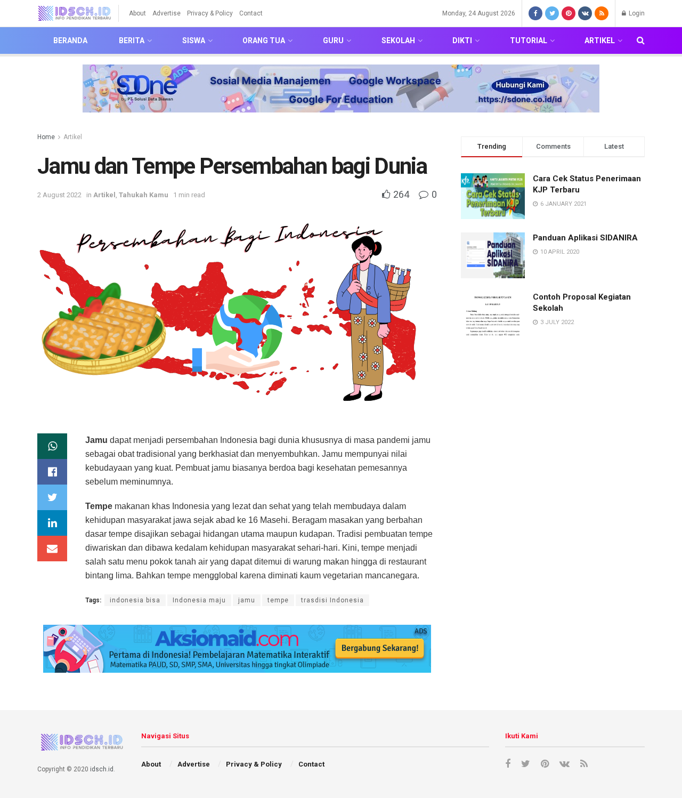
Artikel (599, 40)
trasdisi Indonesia (332, 600)
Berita (131, 40)
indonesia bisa (135, 600)
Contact (251, 13)
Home (46, 137)
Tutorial (528, 40)
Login (636, 13)
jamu (246, 600)
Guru (333, 40)
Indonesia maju (199, 600)
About (137, 13)
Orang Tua (263, 40)
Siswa (193, 40)
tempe (278, 600)
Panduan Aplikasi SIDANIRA (585, 238)
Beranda (70, 40)
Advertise (166, 13)
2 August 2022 (59, 195)
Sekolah (398, 40)
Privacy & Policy (210, 13)
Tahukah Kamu (143, 195)
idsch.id (101, 769)
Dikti (462, 40)
